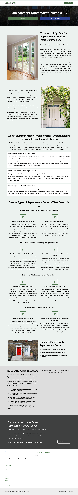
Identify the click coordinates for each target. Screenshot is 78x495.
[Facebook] (5, 485)
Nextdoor (6, 476)
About (55, 3)
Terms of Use (70, 491)
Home (34, 3)
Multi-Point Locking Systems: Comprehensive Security (54, 356)
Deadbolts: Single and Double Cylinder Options (54, 349)
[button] (41, 3)
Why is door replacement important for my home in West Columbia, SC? (23, 389)
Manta (6, 469)
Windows (45, 3)
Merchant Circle (8, 471)
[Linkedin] (7, 485)
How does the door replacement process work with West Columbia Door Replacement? (22, 398)
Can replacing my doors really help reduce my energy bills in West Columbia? (22, 402)
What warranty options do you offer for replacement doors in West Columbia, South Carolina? (21, 407)
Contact (60, 3)
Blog (36, 460)
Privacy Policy (62, 491)
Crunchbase (7, 478)
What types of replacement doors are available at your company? (23, 394)
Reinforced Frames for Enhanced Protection (54, 352)
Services (39, 3)
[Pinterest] (9, 485)
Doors (50, 3)
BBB (5, 482)
